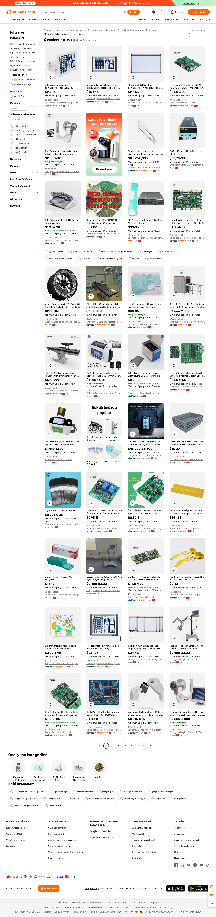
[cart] (163, 12)
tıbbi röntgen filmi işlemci (111, 258)
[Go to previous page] (100, 746)
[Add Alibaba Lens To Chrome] (48, 888)
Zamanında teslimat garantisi (62, 840)
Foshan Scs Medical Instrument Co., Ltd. (146, 324)
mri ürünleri (74, 799)
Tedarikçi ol (179, 828)
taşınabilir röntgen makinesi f (26, 806)
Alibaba (47, 30)
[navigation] (24, 388)
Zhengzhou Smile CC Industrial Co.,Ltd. (187, 165)
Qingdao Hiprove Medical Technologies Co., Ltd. (146, 167)
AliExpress (63, 902)
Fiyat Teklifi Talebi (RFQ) (101, 837)
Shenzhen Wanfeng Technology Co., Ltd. (104, 528)
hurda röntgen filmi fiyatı (134, 799)
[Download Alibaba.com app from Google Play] (199, 888)
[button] (124, 12)
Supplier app (92, 888)
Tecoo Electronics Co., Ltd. (183, 102)
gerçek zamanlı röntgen (162, 792)
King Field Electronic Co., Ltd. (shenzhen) (187, 238)
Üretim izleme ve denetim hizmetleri (65, 852)
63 (144, 746)
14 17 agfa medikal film (133, 792)
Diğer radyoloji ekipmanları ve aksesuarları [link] (64, 34)
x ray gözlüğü (180, 799)
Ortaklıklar (179, 852)
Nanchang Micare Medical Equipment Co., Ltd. (104, 98)
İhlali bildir (137, 858)
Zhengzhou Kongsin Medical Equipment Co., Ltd (63, 594)
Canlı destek (138, 834)
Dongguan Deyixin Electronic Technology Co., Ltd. (63, 171)
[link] (212, 887)
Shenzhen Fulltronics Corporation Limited (187, 386)
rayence (135, 258)
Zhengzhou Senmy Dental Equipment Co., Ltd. (146, 238)
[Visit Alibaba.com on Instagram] (195, 865)
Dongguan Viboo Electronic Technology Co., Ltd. (146, 455)
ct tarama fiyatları (85, 792)
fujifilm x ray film (56, 251)
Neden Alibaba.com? (16, 828)
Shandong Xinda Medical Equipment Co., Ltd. (63, 390)
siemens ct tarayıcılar (82, 251)
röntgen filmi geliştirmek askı (101, 799)
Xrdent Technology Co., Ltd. (58, 459)
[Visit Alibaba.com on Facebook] (176, 865)
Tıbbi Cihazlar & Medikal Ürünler (71, 30)
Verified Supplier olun (184, 846)
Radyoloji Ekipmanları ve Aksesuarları (139, 30)
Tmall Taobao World (92, 902)
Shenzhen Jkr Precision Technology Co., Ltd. (104, 233)
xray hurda (86, 258)
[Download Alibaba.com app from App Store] (175, 888)
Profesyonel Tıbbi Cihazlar (103, 30)
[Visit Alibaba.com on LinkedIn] (182, 865)
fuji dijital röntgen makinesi (25, 799)
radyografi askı (53, 799)
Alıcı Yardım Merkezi (142, 828)
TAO (133, 902)
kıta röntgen (147, 251)
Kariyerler (11, 846)
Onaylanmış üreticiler (100, 831)
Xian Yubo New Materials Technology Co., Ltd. (187, 459)
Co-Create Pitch (14, 834)
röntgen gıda (108, 792)
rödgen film (160, 799)
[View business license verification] (136, 912)
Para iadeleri (138, 846)
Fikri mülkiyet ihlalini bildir (144, 852)
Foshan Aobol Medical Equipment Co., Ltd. (63, 102)
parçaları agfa (61, 792)
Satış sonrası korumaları (59, 846)
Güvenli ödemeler (57, 828)
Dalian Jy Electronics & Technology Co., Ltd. (146, 528)
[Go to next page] (150, 746)
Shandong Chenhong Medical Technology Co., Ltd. (104, 322)
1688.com (75, 902)
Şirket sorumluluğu (15, 840)
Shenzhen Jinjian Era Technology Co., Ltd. (187, 322)
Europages (154, 902)
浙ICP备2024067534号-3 (188, 912)
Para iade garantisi (57, 834)
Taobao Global (121, 902)
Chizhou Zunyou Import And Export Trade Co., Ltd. (104, 393)
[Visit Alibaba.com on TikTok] (208, 865)
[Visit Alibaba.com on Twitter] (189, 865)
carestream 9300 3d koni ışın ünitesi (29, 792)
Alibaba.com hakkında (17, 821)
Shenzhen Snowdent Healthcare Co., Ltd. (63, 524)
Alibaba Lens (23, 888)
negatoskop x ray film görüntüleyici (116, 251)
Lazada (108, 902)
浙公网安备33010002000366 (159, 912)
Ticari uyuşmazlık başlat (143, 840)
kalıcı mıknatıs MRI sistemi (60, 258)
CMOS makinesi (155, 258)
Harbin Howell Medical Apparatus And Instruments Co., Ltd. (187, 528)
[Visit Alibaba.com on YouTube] (201, 865)
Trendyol (141, 902)
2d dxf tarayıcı (55, 806)
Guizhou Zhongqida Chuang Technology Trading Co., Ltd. (63, 322)
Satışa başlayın (181, 834)
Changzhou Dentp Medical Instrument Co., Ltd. (146, 393)
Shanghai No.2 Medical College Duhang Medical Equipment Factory (146, 102)
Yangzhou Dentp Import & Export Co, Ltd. (63, 240)
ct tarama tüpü (168, 251)
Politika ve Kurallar (57, 858)
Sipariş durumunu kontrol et (187, 840)
